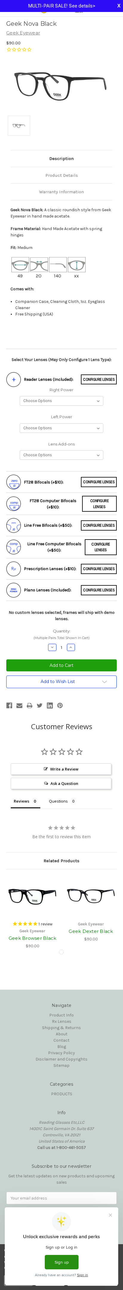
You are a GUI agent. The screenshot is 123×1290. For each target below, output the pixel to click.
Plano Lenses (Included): (47, 590)
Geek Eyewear (23, 33)
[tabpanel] (32, 912)
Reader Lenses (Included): (48, 379)
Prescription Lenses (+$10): (50, 568)
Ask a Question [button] (64, 783)
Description (61, 158)
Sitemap (61, 1065)
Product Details (61, 175)
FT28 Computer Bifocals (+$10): (53, 504)
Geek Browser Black (32, 938)
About (61, 1034)
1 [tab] (61, 952)
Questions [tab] (58, 801)
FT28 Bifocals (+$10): (44, 482)
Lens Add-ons (61, 444)
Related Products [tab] (61, 860)
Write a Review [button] (64, 769)
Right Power (61, 389)
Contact (61, 1040)
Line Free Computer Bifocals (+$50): (54, 547)
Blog (61, 1046)
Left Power (61, 416)
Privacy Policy (61, 1052)
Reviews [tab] (21, 801)
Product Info (61, 1015)
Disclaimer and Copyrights (61, 1059)
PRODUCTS (61, 1093)
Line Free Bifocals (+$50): (48, 525)
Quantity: (61, 634)
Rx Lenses (61, 1021)
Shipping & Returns (61, 1027)
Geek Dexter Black (91, 931)
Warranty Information (61, 191)
